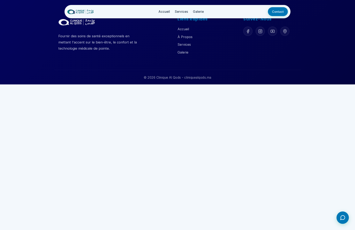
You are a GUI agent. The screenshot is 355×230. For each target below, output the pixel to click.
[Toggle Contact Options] (343, 217)
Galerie (198, 12)
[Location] (284, 31)
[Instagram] (260, 31)
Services (181, 12)
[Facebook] (247, 31)
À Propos (185, 37)
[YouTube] (272, 31)
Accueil (183, 29)
